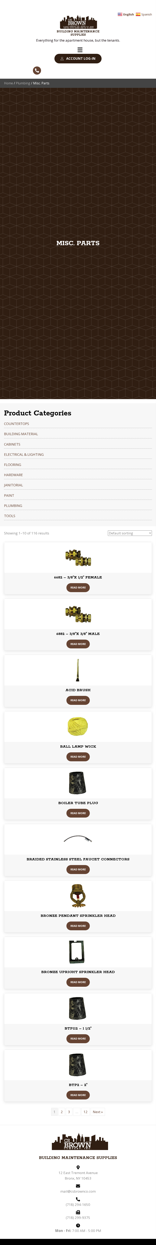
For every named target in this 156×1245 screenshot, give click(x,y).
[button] (78, 58)
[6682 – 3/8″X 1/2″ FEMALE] (78, 557)
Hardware (13, 474)
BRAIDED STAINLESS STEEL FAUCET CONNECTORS (78, 859)
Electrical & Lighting (24, 454)
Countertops (16, 423)
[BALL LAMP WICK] (78, 726)
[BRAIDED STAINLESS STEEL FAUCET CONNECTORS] (78, 839)
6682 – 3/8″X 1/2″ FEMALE (78, 577)
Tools (9, 515)
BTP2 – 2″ (78, 1085)
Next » (98, 1111)
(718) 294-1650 (78, 1204)
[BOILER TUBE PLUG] (78, 782)
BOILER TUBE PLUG (78, 803)
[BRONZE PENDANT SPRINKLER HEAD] (78, 895)
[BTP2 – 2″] (78, 1064)
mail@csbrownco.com (78, 1191)
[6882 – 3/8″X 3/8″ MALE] (78, 613)
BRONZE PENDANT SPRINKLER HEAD (78, 916)
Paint (9, 495)
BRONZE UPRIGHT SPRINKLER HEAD (78, 972)
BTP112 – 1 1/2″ (78, 1028)
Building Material (21, 434)
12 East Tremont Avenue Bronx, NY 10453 (78, 1175)
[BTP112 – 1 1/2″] (78, 1008)
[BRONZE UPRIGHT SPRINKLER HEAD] (78, 951)
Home (8, 83)
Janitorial (13, 485)
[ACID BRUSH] (78, 670)
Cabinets (12, 444)
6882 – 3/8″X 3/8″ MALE (78, 634)
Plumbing (23, 83)
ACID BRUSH (78, 690)
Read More (78, 587)
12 (85, 1111)
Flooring (12, 464)
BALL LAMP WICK (78, 746)
